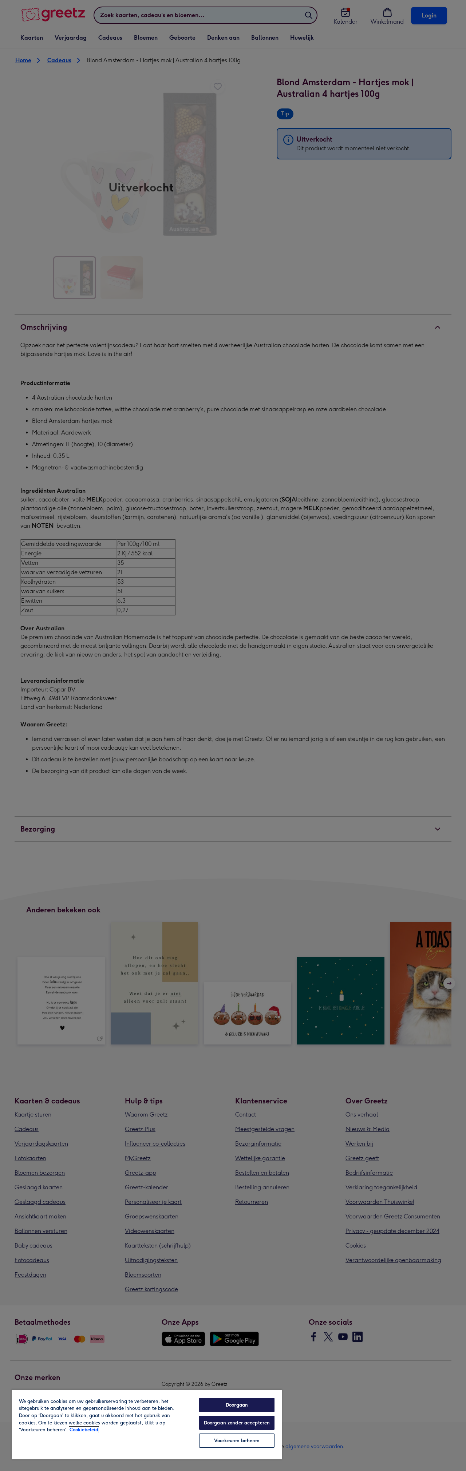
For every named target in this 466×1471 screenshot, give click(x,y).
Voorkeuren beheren (237, 1440)
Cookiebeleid (84, 1429)
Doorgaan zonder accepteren (237, 1423)
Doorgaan (237, 1405)
